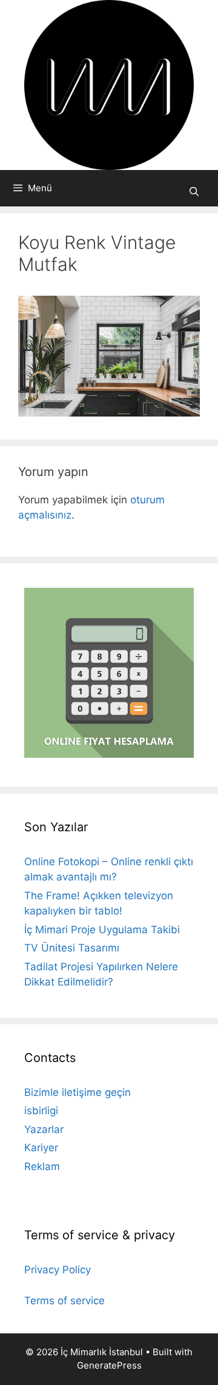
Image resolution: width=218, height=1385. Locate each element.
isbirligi (41, 1110)
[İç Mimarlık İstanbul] (109, 84)
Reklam (42, 1166)
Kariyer (41, 1148)
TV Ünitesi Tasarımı (71, 948)
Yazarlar (44, 1129)
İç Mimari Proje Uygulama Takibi (102, 930)
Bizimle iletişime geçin (77, 1092)
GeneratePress (109, 1365)
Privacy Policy (57, 1270)
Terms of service (64, 1301)
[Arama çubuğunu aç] (194, 191)
